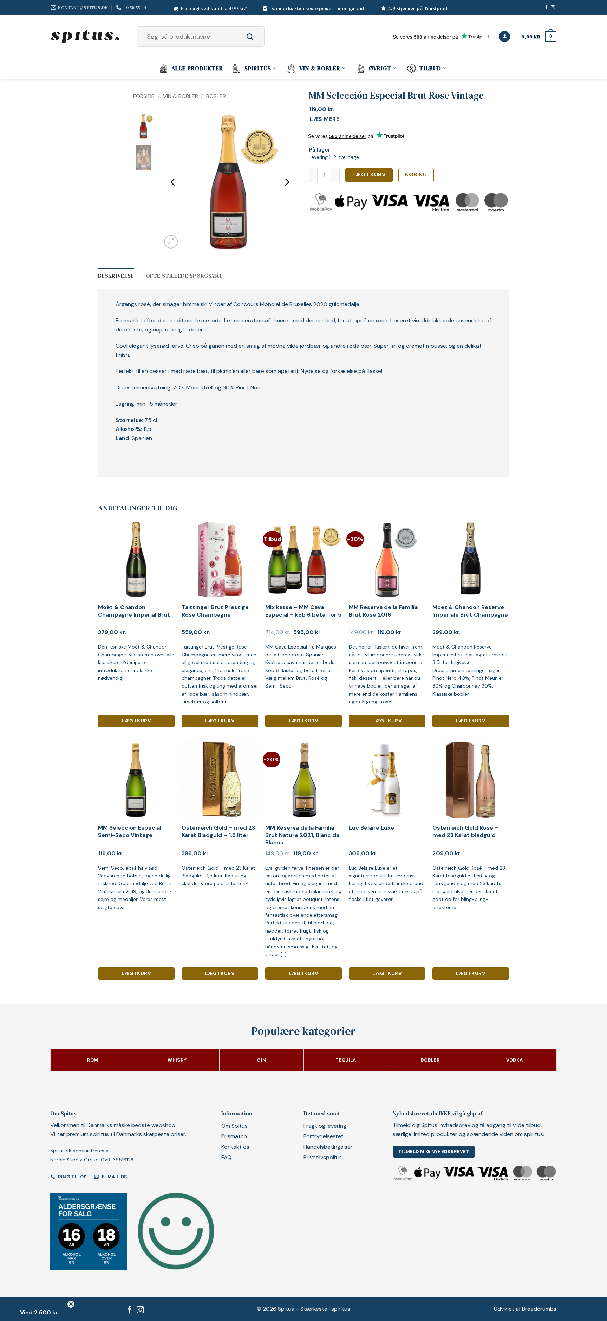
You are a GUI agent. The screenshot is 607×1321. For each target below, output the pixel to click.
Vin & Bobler (319, 68)
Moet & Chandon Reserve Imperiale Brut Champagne (470, 611)
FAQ (226, 1157)
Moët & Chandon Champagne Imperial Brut (134, 611)
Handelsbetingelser (328, 1147)
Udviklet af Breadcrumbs (525, 1309)
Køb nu (416, 174)
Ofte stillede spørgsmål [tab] (184, 275)
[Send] (257, 37)
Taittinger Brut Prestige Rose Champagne (215, 611)
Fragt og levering (325, 1125)
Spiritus (257, 68)
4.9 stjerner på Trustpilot (418, 8)
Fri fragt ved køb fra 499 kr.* (214, 8)
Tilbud (430, 68)
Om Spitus (234, 1125)
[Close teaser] (70, 1304)
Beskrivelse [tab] (116, 275)
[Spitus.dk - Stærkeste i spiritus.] (86, 37)
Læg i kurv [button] (136, 720)
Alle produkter (197, 68)
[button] (504, 37)
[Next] (286, 182)
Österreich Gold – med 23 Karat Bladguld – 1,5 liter (218, 831)
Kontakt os (235, 1147)
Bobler (216, 96)
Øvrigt (380, 68)
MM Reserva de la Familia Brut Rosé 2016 (383, 611)
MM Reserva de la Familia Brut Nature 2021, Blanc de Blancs (302, 835)
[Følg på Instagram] (553, 7)
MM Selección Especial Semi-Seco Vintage (129, 831)
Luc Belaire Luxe (371, 827)
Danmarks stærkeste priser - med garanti (317, 8)
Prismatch (234, 1136)
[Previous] (173, 182)
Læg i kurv (369, 174)
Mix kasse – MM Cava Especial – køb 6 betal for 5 (303, 611)
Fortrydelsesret (324, 1136)
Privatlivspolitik (322, 1157)
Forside (144, 96)
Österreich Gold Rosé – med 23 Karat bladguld (465, 831)
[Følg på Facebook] (546, 7)
